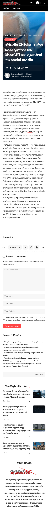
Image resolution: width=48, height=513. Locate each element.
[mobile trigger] (43, 3)
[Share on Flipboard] (18, 68)
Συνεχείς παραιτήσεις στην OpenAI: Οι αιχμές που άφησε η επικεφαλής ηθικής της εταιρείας (16, 446)
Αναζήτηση (39, 374)
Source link (8, 237)
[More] (26, 68)
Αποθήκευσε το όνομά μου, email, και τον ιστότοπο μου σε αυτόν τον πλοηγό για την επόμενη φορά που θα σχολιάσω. (25, 319)
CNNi (30, 132)
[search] (26, 2)
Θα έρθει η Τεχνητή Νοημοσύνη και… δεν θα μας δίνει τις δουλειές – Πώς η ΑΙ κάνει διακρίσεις (17, 394)
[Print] (36, 247)
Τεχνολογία (10, 39)
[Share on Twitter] (14, 68)
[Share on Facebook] (10, 68)
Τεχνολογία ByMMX (17, 74)
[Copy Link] (22, 68)
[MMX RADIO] (12, 2)
